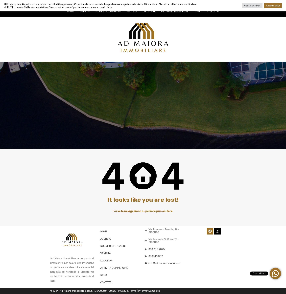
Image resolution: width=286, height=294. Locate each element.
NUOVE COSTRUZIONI (108, 11)
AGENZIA (85, 11)
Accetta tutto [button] (273, 5)
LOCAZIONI (149, 11)
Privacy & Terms (127, 290)
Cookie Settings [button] (252, 5)
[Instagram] (217, 231)
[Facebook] (210, 231)
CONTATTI (213, 11)
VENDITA (132, 11)
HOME (70, 11)
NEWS (198, 11)
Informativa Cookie (149, 290)
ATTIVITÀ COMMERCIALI (175, 11)
